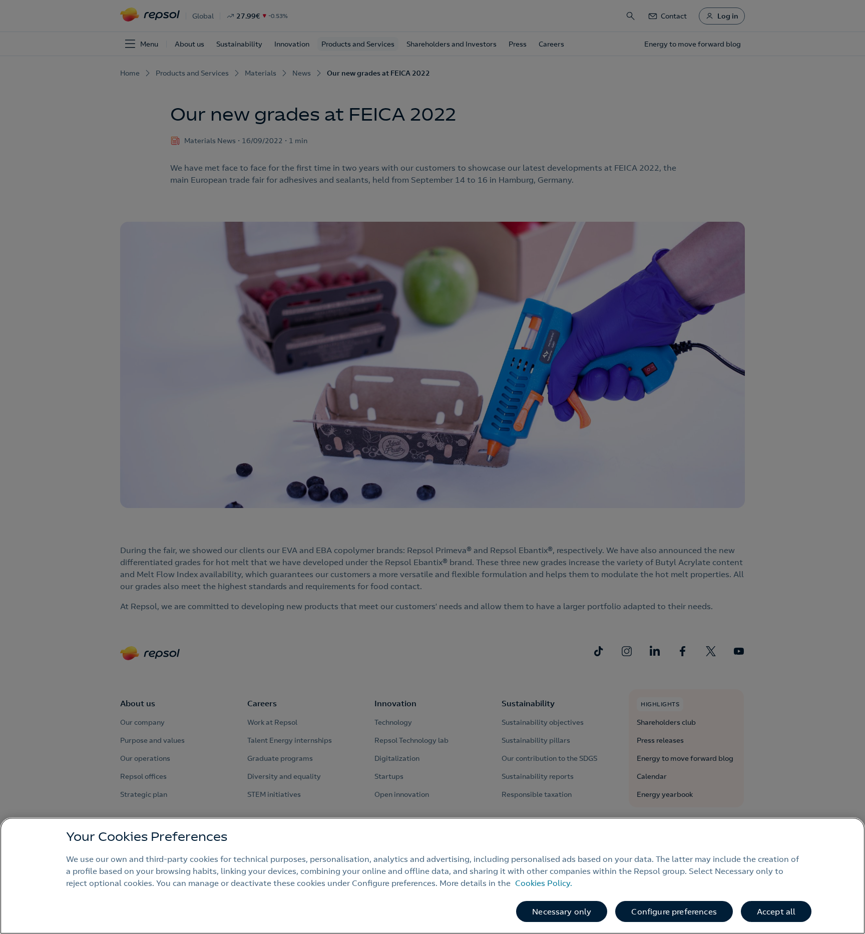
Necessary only (561, 911)
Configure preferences (673, 911)
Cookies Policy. (543, 883)
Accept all (776, 911)
